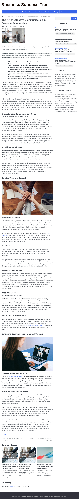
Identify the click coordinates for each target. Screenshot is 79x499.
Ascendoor (50, 496)
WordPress (63, 496)
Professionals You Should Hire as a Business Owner (25, 466)
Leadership (23, 12)
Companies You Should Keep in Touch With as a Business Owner (10, 466)
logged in (13, 486)
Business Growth (44, 12)
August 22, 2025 (70, 54)
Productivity (32, 12)
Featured (57, 27)
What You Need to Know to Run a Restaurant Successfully (66, 50)
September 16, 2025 (71, 43)
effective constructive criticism (34, 325)
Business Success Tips (25, 4)
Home (15, 12)
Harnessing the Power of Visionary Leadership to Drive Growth (45, 466)
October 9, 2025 (70, 33)
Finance (63, 12)
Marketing (55, 12)
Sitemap (36, 496)
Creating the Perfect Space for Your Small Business (65, 30)
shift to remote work (15, 376)
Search (74, 18)
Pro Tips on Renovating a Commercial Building (63, 40)
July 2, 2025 (69, 65)
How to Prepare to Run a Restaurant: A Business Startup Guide (65, 61)
